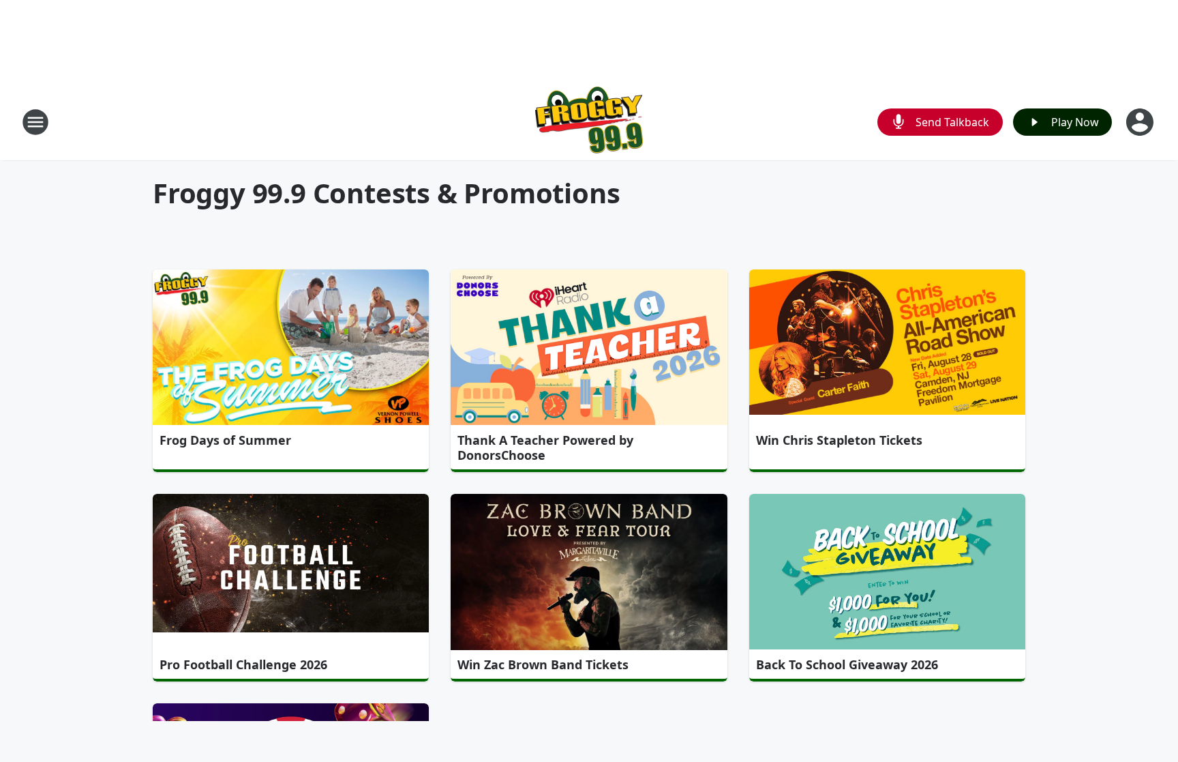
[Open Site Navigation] (35, 122)
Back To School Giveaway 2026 (847, 664)
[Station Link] (589, 122)
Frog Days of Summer (225, 440)
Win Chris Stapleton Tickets (839, 440)
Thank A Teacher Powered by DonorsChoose (545, 448)
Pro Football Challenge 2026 (243, 664)
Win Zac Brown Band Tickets (543, 664)
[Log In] (1141, 122)
